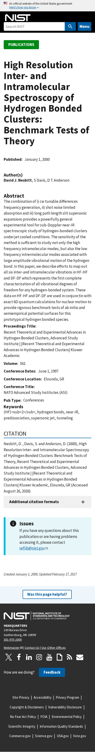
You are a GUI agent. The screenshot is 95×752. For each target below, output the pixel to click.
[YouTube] (49, 657)
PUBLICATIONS (21, 44)
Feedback (52, 672)
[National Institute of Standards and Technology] (37, 615)
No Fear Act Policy (23, 716)
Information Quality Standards (61, 726)
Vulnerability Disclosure (65, 707)
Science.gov (43, 736)
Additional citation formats (34, 501)
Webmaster (12, 648)
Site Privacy (20, 697)
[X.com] (9, 657)
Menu (84, 26)
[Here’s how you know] (47, 5)
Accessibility (42, 697)
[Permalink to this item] (25, 175)
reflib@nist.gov (32, 548)
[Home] (17, 17)
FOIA (43, 716)
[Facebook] (19, 657)
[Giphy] (59, 657)
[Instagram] (39, 657)
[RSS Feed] (70, 657)
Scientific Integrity (21, 726)
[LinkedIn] (29, 657)
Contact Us (32, 648)
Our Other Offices (54, 648)
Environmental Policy (67, 716)
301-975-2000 (13, 639)
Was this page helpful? (47, 594)
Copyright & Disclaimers (27, 707)
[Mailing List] (80, 657)
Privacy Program (67, 697)
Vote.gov (79, 736)
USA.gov (63, 736)
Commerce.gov (20, 736)
